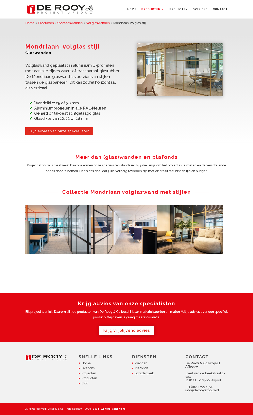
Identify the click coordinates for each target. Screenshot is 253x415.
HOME (131, 9)
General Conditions (113, 409)
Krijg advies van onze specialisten (59, 131)
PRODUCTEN (150, 9)
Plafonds (141, 368)
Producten (89, 378)
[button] (58, 229)
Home (86, 363)
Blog (84, 383)
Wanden (141, 363)
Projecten (88, 373)
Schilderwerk (144, 373)
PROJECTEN (178, 9)
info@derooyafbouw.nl (202, 390)
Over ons (88, 368)
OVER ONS (200, 9)
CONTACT (220, 9)
